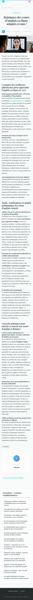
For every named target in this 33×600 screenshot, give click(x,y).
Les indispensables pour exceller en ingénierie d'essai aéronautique (15, 528)
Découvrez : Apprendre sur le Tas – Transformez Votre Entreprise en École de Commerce (16, 546)
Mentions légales (13, 591)
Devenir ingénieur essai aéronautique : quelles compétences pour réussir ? (16, 522)
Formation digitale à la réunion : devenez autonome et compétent (14, 540)
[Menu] (29, 1)
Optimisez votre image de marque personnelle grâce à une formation (14, 559)
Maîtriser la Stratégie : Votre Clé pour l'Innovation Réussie (15, 571)
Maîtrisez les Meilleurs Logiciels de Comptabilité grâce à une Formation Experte (15, 503)
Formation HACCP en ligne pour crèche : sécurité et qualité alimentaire (16, 510)
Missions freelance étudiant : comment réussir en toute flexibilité (16, 553)
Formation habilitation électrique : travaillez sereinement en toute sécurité (16, 577)
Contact (22, 591)
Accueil (4, 7)
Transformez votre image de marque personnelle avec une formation (15, 516)
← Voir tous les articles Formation (12, 478)
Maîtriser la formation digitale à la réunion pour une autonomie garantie (15, 565)
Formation (10, 7)
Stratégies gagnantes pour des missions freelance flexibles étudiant (16, 534)
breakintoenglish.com (17, 101)
